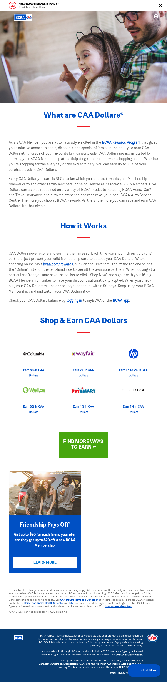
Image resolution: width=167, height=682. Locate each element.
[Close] (160, 5)
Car (34, 603)
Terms (111, 673)
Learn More (45, 562)
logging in (74, 301)
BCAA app (121, 301)
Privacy (121, 673)
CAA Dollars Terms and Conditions (80, 600)
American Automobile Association (115, 664)
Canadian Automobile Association (58, 664)
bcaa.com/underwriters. (129, 655)
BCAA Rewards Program (121, 143)
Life (71, 603)
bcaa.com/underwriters (118, 606)
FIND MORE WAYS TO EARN (83, 444)
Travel (40, 603)
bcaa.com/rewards (58, 264)
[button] (144, 670)
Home (27, 603)
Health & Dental (54, 603)
